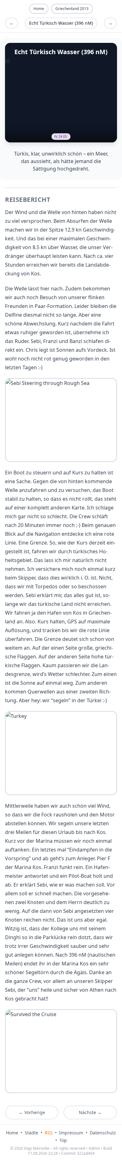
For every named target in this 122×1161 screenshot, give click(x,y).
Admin (94, 1148)
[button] (61, 420)
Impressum (71, 1133)
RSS (49, 1133)
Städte (31, 1133)
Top (63, 1140)
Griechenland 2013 (72, 8)
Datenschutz (103, 1133)
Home (12, 1133)
